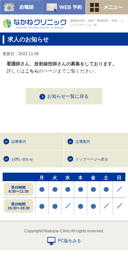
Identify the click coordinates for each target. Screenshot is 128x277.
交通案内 (82, 141)
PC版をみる (69, 240)
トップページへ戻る (91, 159)
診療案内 (18, 141)
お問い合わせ (22, 159)
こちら (32, 71)
